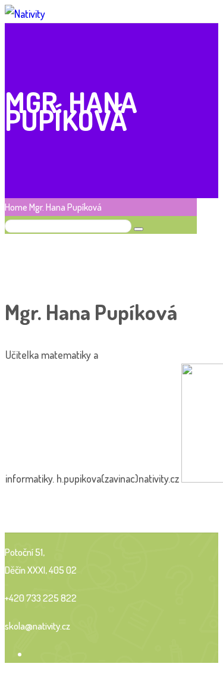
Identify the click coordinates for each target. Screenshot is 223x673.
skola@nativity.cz (37, 625)
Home (16, 207)
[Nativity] (25, 13)
